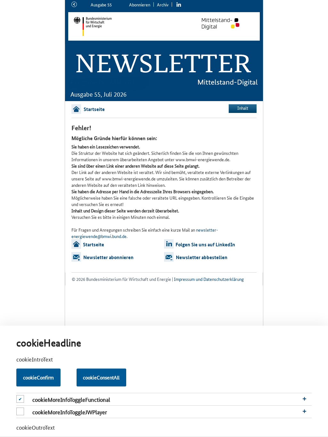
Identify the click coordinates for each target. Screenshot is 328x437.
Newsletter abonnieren (108, 257)
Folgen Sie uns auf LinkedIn (205, 244)
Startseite (94, 109)
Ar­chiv (162, 4)
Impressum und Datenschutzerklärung (209, 279)
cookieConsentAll (101, 377)
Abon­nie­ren (139, 4)
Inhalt (242, 108)
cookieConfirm (38, 377)
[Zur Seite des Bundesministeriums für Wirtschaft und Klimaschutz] (123, 26)
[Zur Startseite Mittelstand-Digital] (227, 24)
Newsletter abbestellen (201, 257)
